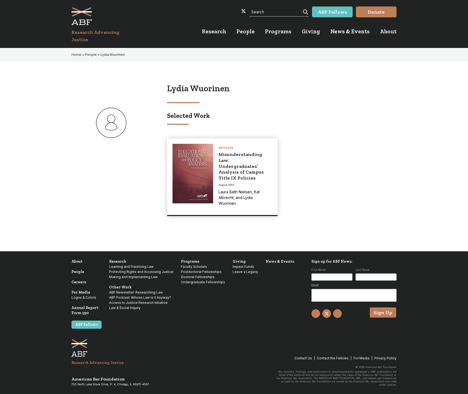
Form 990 (80, 313)
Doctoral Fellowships (197, 277)
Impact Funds (243, 267)
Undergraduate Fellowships (203, 282)
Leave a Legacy (245, 272)
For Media (81, 292)
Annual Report (85, 307)
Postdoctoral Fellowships (201, 272)
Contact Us (303, 358)
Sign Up (383, 312)
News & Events (280, 261)
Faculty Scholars (194, 267)
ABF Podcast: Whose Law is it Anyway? (140, 297)
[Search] (305, 11)
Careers (79, 282)
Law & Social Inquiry (125, 308)
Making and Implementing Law (133, 277)
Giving (239, 261)
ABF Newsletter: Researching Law (136, 292)
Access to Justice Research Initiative (138, 303)
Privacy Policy (385, 358)
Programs (190, 261)
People (78, 271)
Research (117, 261)
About (77, 261)
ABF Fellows (86, 324)
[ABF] (102, 16)
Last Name (362, 269)
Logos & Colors (84, 297)
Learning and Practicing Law (131, 267)
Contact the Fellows (333, 358)
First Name (318, 269)
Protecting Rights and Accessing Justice (141, 272)
